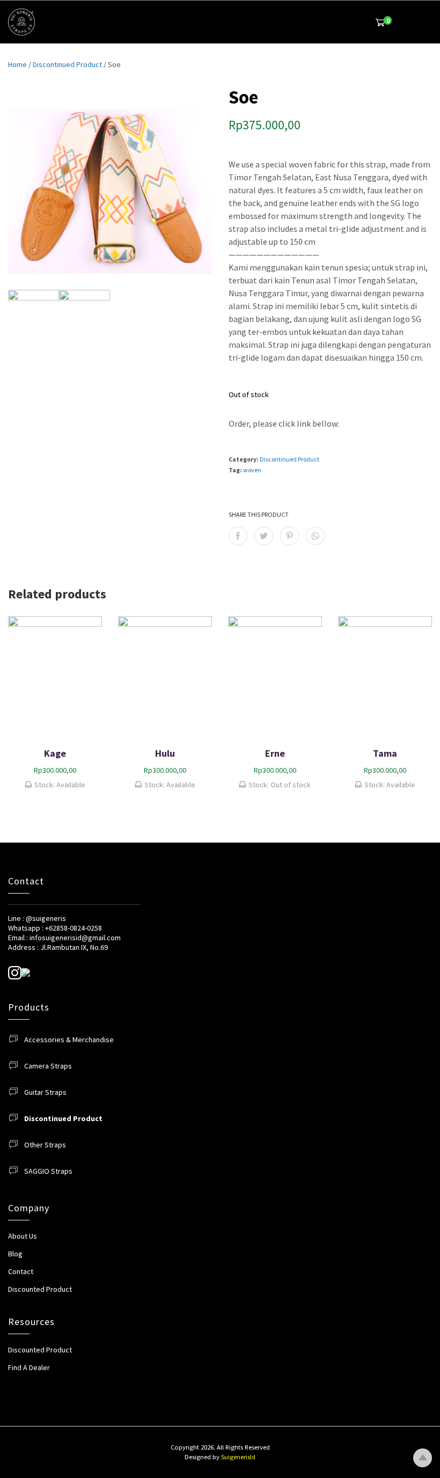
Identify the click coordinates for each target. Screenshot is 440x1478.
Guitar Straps (45, 1092)
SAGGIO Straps (48, 1171)
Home (17, 64)
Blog (15, 1254)
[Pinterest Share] (289, 535)
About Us (22, 1236)
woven (252, 470)
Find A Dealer (29, 1367)
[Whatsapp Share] (315, 535)
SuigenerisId (238, 1457)
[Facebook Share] (238, 535)
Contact (20, 1271)
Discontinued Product (67, 64)
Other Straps (45, 1145)
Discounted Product (40, 1289)
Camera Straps (48, 1066)
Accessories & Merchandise (69, 1039)
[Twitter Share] (263, 535)
